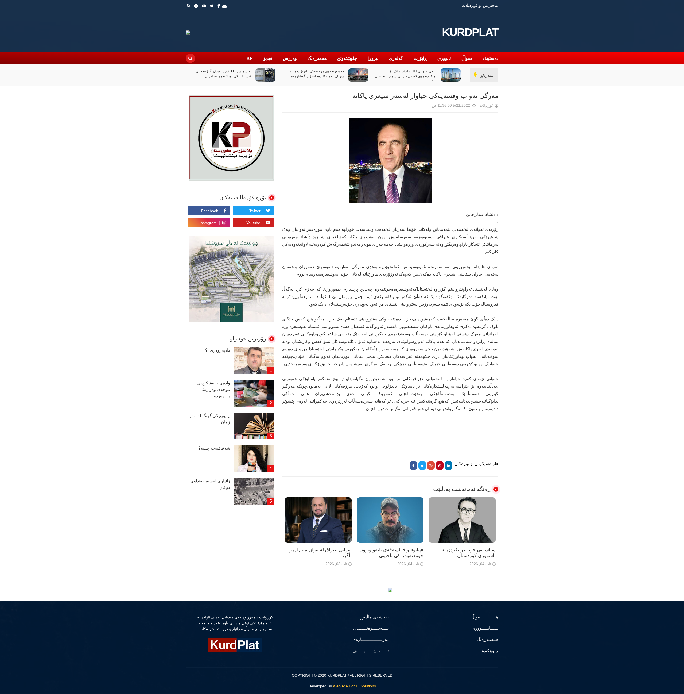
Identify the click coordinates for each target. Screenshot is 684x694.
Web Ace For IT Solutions (354, 686)
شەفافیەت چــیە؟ (214, 448)
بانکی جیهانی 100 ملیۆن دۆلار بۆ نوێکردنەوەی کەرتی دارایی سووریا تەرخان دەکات (406, 76)
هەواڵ (466, 58)
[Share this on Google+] (431, 465)
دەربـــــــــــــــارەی (370, 639)
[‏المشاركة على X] (422, 465)
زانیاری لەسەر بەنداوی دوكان (210, 484)
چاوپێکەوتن (347, 58)
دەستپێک (490, 58)
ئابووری (444, 58)
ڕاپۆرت (420, 58)
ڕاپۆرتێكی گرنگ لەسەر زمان (209, 418)
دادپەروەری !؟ (217, 350)
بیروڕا (373, 58)
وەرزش (290, 58)
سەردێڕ (486, 75)
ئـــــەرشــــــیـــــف (370, 651)
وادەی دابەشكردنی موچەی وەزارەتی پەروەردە (213, 389)
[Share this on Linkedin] (448, 465)
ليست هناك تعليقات (424, 106)
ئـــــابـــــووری (485, 628)
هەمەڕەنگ (317, 58)
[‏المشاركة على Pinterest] (440, 465)
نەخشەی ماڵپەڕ (374, 617)
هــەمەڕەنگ (487, 639)
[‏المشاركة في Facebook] (413, 465)
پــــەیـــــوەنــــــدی (371, 628)
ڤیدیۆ (267, 58)
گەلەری (396, 58)
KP (250, 58)
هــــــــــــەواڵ (484, 617)
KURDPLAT (470, 32)
